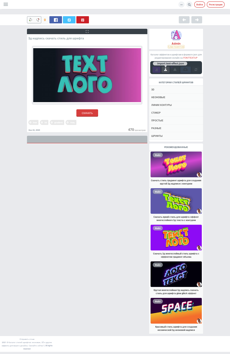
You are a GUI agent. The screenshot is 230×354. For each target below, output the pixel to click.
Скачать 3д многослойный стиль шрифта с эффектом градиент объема (176, 255)
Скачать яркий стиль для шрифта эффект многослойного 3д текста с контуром (176, 218)
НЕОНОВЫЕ (158, 97)
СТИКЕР (156, 112)
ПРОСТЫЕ (157, 120)
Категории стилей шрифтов (176, 82)
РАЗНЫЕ (156, 128)
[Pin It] (82, 19)
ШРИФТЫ (157, 136)
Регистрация (215, 4)
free (35, 122)
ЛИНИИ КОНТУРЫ (161, 105)
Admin (176, 43)
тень (72, 122)
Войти (199, 4)
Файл (158, 155)
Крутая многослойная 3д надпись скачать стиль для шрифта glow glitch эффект (176, 291)
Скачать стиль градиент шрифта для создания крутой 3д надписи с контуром (176, 182)
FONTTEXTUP (190, 57)
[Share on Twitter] (69, 19)
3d (45, 122)
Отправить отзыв (27, 339)
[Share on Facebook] (55, 19)
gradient (58, 122)
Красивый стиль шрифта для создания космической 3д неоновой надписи (176, 328)
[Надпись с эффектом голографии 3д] (196, 19)
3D (152, 89)
